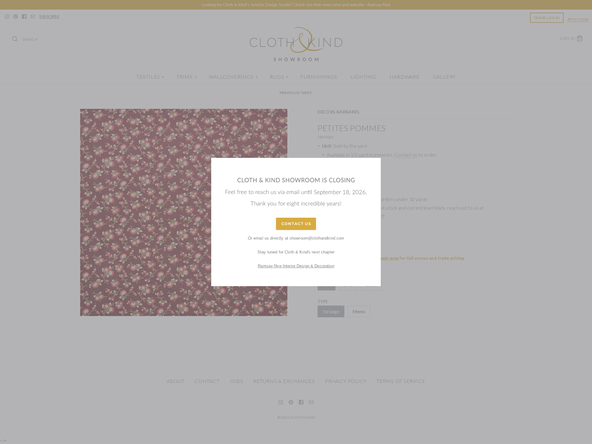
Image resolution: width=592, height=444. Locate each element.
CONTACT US (296, 223)
